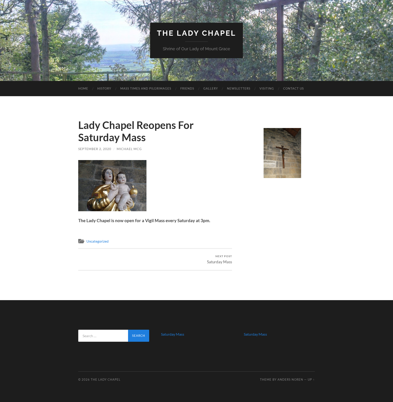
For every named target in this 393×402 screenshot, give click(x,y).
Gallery (210, 88)
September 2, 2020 (94, 149)
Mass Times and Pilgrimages (145, 88)
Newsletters (238, 88)
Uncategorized (97, 241)
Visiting (266, 88)
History (104, 88)
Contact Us (293, 88)
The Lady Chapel (196, 33)
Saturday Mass (219, 259)
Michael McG (129, 149)
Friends (187, 88)
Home (83, 88)
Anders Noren (290, 379)
